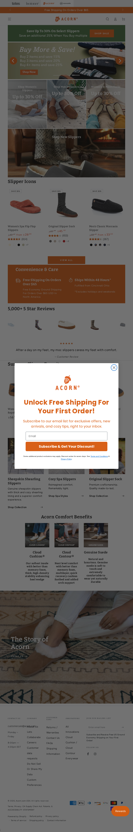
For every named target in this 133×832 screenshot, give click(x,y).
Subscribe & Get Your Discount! (66, 446)
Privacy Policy (66, 459)
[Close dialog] (114, 368)
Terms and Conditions (99, 456)
